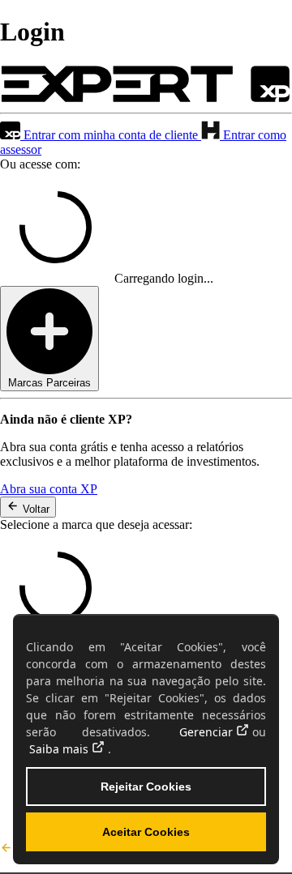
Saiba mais (58, 749)
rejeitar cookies (146, 786)
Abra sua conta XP (48, 489)
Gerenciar (206, 732)
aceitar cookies (146, 831)
